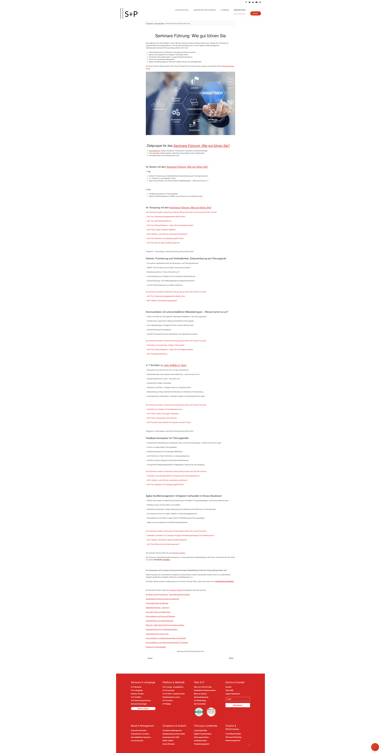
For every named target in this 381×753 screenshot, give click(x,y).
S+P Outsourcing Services (141, 700)
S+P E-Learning (168, 690)
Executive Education (139, 730)
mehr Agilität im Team (175, 365)
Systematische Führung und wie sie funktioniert (162, 599)
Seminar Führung (176, 590)
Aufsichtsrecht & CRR (171, 737)
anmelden (166, 559)
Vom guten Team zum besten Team (158, 612)
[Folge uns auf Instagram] (260, 2)
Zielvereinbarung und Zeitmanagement (159, 621)
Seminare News (239, 10)
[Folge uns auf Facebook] (246, 2)
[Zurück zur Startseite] (129, 13)
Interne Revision (169, 744)
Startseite (150, 23)
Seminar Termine (179, 553)
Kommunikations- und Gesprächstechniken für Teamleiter (166, 638)
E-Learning (225, 10)
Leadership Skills (200, 730)
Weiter (231, 658)
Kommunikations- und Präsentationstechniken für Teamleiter (167, 642)
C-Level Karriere (137, 740)
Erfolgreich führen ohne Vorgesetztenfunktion (162, 629)
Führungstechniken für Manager (157, 603)
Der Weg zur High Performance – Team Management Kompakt (168, 594)
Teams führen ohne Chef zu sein (157, 634)
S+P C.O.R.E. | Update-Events (174, 694)
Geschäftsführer (154, 151)
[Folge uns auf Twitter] (250, 2)
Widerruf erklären (143, 709)
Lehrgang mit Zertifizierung (204, 10)
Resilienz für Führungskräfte (156, 647)
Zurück (150, 658)
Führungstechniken (201, 737)
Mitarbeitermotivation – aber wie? (157, 607)
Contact (255, 13)
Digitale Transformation (203, 734)
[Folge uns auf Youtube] (256, 2)
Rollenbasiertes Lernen (171, 697)
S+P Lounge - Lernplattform (173, 687)
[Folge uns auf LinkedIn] (253, 2)
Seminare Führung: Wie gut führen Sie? (202, 145)
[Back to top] (249, 745)
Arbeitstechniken (200, 740)
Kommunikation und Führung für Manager (160, 616)
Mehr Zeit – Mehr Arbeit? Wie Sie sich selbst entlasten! (165, 625)
